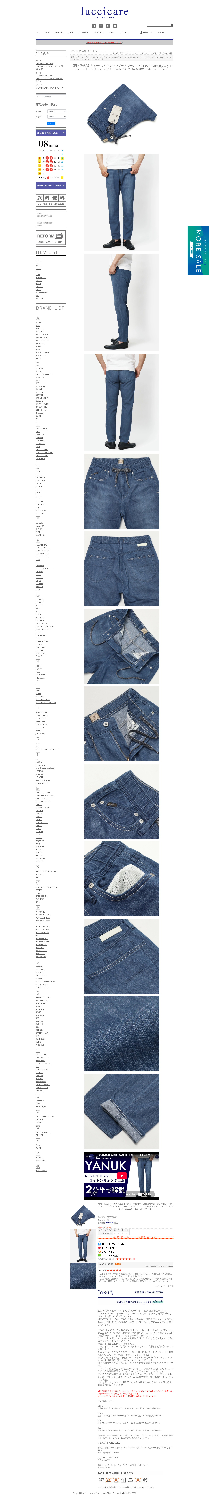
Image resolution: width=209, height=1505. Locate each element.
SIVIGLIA (39, 1021)
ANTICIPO (40, 331)
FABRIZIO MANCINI (43, 551)
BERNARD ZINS (42, 398)
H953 (38, 681)
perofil (38, 924)
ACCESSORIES (41, 292)
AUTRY (38, 346)
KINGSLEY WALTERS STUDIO (47, 749)
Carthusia (40, 435)
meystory (40, 840)
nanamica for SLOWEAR (46, 871)
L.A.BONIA (40, 777)
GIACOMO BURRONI (44, 626)
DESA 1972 (40, 480)
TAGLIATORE (41, 1055)
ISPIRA (38, 693)
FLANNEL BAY (41, 545)
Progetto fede (41, 944)
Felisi (38, 563)
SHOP (112, 32)
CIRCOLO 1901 (42, 455)
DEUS (38, 498)
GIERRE (38, 632)
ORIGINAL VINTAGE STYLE (46, 887)
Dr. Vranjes (40, 513)
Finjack (38, 580)
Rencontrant (41, 975)
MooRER (39, 810)
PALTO (38, 936)
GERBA (38, 614)
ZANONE (39, 1158)
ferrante (39, 586)
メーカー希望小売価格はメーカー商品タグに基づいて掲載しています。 (127, 1487)
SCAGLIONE (41, 1003)
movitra (39, 855)
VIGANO (39, 1122)
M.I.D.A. (39, 837)
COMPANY (98, 32)
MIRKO (38, 828)
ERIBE (38, 532)
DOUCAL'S (40, 486)
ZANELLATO (41, 1161)
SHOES (38, 289)
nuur (38, 877)
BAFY (38, 383)
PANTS (38, 283)
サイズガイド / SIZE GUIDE (109, 1443)
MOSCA (39, 814)
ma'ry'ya (39, 849)
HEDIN (38, 666)
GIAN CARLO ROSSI (44, 629)
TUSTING (39, 1072)
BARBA (38, 371)
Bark (38, 380)
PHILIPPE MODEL (43, 927)
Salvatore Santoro (43, 997)
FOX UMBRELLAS (43, 548)
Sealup (38, 1006)
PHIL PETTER (41, 956)
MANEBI (39, 825)
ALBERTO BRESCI (43, 352)
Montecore (40, 858)
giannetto (40, 620)
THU (37, 1066)
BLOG (125, 32)
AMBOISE (39, 328)
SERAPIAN (40, 1009)
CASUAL (59, 32)
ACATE (38, 322)
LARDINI (39, 762)
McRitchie (40, 846)
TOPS (38, 274)
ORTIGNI (39, 890)
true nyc (39, 1078)
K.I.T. (38, 743)
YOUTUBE (83, 32)
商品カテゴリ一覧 (77, 57)
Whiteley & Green (43, 1132)
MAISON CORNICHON (45, 796)
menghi (39, 843)
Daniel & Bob (41, 510)
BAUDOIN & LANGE (44, 374)
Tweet (100, 1241)
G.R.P (38, 638)
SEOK (38, 1018)
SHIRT (38, 268)
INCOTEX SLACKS (43, 699)
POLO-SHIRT (41, 278)
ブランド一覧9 (90, 57)
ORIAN (38, 893)
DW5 (38, 492)
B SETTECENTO (42, 404)
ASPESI (38, 358)
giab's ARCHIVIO (42, 623)
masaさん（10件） (106, 1264)
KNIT (38, 272)
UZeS (38, 1103)
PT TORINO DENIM (43, 915)
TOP (38, 32)
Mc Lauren (40, 861)
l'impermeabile (42, 783)
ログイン (143, 53)
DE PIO (38, 474)
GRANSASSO (41, 647)
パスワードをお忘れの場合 (162, 53)
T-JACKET (39, 1090)
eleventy (39, 523)
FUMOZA (39, 571)
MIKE (38, 834)
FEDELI (38, 589)
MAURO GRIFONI (43, 793)
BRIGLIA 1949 (41, 407)
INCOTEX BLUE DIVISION (46, 702)
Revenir (39, 966)
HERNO (39, 669)
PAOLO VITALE (42, 938)
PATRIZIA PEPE (41, 950)
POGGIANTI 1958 (43, 918)
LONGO (39, 759)
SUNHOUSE (40, 1039)
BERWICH (39, 395)
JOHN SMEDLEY (42, 715)
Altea (38, 325)
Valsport (39, 1119)
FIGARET (39, 577)
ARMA (38, 349)
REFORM (39, 298)
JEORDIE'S (40, 727)
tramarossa (41, 1081)
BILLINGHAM (41, 410)
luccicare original (43, 780)
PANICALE (40, 947)
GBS (37, 611)
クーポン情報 (117, 53)
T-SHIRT (39, 280)
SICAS (38, 1027)
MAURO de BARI (42, 799)
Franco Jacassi (42, 557)
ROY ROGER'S (41, 984)
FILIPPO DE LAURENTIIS (45, 569)
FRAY (38, 560)
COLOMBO (40, 443)
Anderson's (40, 343)
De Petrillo (40, 477)
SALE (70, 32)
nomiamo (40, 874)
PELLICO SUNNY (42, 933)
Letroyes (39, 774)
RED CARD (40, 969)
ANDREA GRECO (42, 340)
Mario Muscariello (43, 802)
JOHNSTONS (41, 718)
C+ (37, 461)
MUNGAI (39, 831)
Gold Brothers (42, 641)
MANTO (39, 805)
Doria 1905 (40, 504)
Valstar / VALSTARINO (45, 1116)
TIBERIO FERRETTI (43, 1084)
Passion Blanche (43, 921)
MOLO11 (39, 852)
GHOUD (39, 656)
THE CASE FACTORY (44, 1064)
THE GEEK (40, 602)
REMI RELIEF (40, 972)
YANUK (38, 1145)
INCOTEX (39, 697)
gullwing (39, 644)
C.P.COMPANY (42, 449)
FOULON (39, 583)
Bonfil (38, 416)
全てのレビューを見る (164, 1286)
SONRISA (39, 1030)
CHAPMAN (40, 441)
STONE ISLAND (42, 1033)
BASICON (40, 392)
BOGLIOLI (40, 368)
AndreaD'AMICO (42, 337)
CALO (38, 432)
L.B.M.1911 (40, 765)
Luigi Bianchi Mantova (45, 768)
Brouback (40, 413)
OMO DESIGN (41, 896)
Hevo (38, 672)
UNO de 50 (40, 1100)
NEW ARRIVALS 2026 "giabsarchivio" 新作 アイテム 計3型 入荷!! (49, 66)
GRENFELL (40, 650)
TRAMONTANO (42, 1058)
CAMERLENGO (42, 429)
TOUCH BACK (41, 1070)
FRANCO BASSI (42, 554)
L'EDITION (40, 771)
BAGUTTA (40, 377)
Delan (38, 483)
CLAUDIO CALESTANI (44, 452)
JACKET (38, 266)
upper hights (41, 1106)
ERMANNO (40, 535)
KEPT (38, 746)
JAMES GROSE (41, 712)
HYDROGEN (41, 675)
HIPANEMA (40, 678)
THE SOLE (40, 1045)
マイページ (131, 53)
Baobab (39, 389)
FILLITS (38, 574)
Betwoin (39, 401)
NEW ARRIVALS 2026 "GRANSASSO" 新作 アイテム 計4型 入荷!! (49, 78)
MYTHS (39, 819)
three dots (40, 1061)
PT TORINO (40, 912)
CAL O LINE (40, 458)
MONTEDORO (42, 822)
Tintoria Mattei (42, 1087)
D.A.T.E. (39, 471)
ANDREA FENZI (42, 334)
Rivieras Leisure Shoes (45, 981)
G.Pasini (39, 605)
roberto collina (42, 987)
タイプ (38, 117)
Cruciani (39, 437)
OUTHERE (40, 899)
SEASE (38, 1012)
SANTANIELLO (41, 1000)
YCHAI (38, 1148)
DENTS (38, 495)
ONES (38, 902)
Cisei (38, 446)
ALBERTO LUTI (42, 355)
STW (37, 1036)
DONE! (38, 489)
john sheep (40, 733)
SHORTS (39, 286)
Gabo (38, 608)
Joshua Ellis (40, 721)
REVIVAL (39, 978)
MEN (47, 32)
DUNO (38, 507)
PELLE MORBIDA (42, 930)
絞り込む (51, 123)
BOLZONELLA (41, 386)
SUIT (37, 263)
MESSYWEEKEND (43, 808)
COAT (38, 260)
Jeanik (38, 730)
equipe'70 (40, 526)
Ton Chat (39, 1075)
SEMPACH (40, 1015)
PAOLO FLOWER (42, 942)
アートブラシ (41, 1170)
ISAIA (38, 691)
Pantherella (40, 953)
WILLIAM (39, 1135)
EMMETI (39, 529)
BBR (37, 419)
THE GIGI (39, 599)
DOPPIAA (39, 501)
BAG (37, 295)
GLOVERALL (40, 653)
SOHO (38, 1042)
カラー (38, 111)
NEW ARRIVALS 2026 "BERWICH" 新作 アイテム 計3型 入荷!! (49, 89)
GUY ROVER (40, 617)
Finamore (40, 565)
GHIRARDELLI (41, 635)
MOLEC (39, 816)
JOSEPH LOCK (41, 724)
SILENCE (39, 1024)
